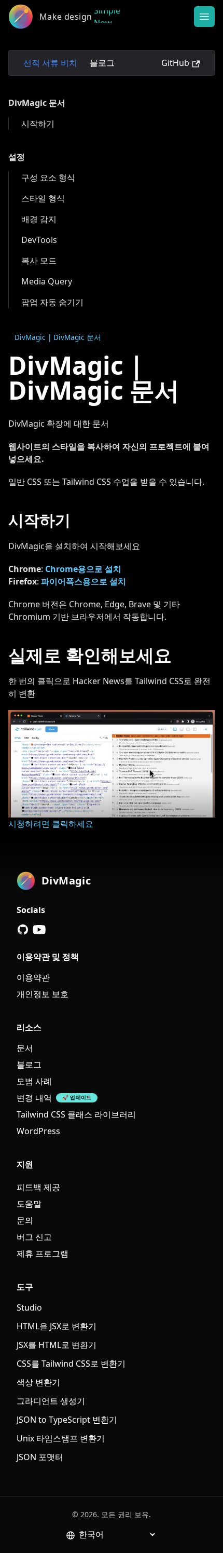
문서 (25, 1048)
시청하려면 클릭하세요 (50, 823)
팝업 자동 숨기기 (52, 302)
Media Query (46, 281)
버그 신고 (34, 1237)
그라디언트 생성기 (51, 1401)
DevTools (39, 240)
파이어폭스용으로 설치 (83, 581)
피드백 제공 (38, 1187)
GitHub (175, 63)
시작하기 (37, 123)
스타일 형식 (43, 198)
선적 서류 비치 (50, 63)
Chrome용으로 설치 (83, 569)
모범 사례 (34, 1081)
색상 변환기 (38, 1382)
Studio (29, 1307)
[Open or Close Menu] (204, 16)
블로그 (102, 63)
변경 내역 (34, 1098)
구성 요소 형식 (48, 177)
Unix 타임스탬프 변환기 (61, 1438)
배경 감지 (39, 219)
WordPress (38, 1131)
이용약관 (33, 977)
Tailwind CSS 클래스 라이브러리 (76, 1114)
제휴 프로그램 (42, 1253)
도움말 (29, 1203)
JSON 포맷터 (40, 1457)
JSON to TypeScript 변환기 (67, 1419)
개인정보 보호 (42, 994)
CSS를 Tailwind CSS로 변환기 (71, 1363)
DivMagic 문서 (36, 102)
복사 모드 (39, 260)
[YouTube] (39, 929)
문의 (25, 1220)
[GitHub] (23, 929)
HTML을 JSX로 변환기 (56, 1326)
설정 (16, 156)
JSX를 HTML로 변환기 (56, 1345)
